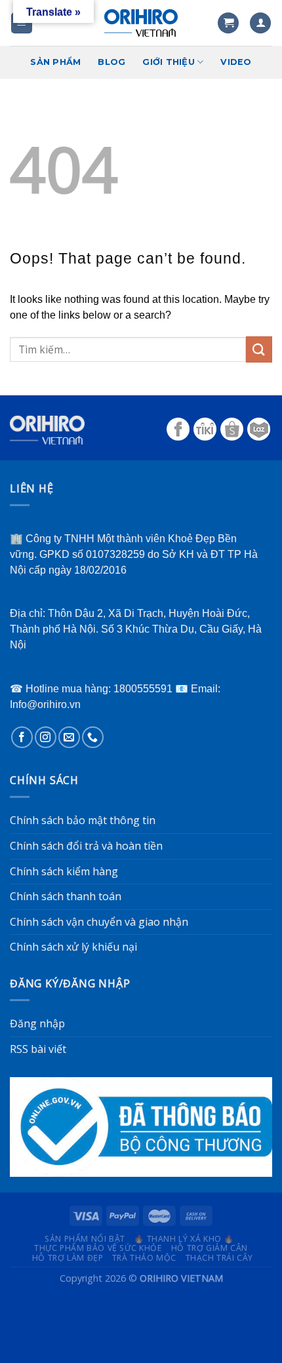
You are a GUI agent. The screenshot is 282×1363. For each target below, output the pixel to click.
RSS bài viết (38, 1049)
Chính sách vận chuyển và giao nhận (99, 922)
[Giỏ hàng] (228, 23)
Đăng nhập (37, 1023)
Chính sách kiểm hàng (64, 871)
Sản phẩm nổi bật (85, 1238)
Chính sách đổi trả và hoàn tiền (86, 846)
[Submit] (259, 349)
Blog (111, 62)
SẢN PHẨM (55, 62)
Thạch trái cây (220, 1257)
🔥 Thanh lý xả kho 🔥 (184, 1238)
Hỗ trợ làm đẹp (68, 1257)
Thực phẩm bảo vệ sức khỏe (98, 1248)
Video (235, 62)
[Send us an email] (69, 737)
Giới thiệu (168, 62)
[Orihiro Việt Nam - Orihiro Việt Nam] (141, 23)
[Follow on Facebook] (22, 737)
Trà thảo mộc (144, 1257)
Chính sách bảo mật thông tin (82, 820)
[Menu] (22, 23)
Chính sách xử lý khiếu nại (73, 946)
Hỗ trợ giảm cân (209, 1248)
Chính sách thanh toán (65, 896)
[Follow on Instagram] (45, 737)
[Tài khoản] (260, 23)
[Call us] (93, 737)
